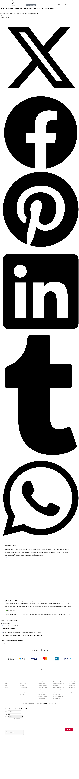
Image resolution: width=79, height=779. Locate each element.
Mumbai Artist (55, 685)
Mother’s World (21, 689)
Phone (6, 714)
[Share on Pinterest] (41, 247)
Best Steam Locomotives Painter (58, 687)
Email (6, 712)
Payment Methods (72, 685)
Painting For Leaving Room (42, 687)
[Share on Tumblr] (41, 454)
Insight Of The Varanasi (23, 692)
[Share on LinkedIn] (41, 334)
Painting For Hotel (41, 689)
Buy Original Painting (56, 698)
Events (75, 1)
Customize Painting (41, 698)
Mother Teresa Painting (57, 692)
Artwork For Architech (41, 683)
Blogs (66, 4)
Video (55, 4)
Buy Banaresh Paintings (57, 689)
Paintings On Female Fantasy (58, 681)
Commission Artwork (41, 694)
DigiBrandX (45, 703)
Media (70, 1)
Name (6, 711)
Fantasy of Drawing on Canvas (43, 696)
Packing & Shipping (72, 683)
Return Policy (71, 692)
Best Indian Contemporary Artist (58, 683)
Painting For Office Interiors (42, 685)
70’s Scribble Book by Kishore (7, 628)
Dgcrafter (54, 703)
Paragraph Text (8, 729)
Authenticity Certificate (72, 681)
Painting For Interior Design (42, 681)
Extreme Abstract (22, 685)
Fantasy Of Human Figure (23, 687)
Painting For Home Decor (42, 692)
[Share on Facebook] (41, 169)
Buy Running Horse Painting (58, 696)
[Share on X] (41, 94)
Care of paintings (72, 687)
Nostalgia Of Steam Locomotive (24, 681)
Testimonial (60, 4)
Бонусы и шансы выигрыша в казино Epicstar (12, 640)
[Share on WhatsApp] (41, 540)
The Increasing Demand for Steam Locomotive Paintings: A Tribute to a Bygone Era (21, 635)
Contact (70, 4)
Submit (68, 729)
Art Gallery (60, 1)
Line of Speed (21, 694)
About (66, 1)
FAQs (70, 689)
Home (55, 1)
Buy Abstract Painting (56, 694)
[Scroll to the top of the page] (0, 705)
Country (7, 716)
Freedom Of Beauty (22, 683)
